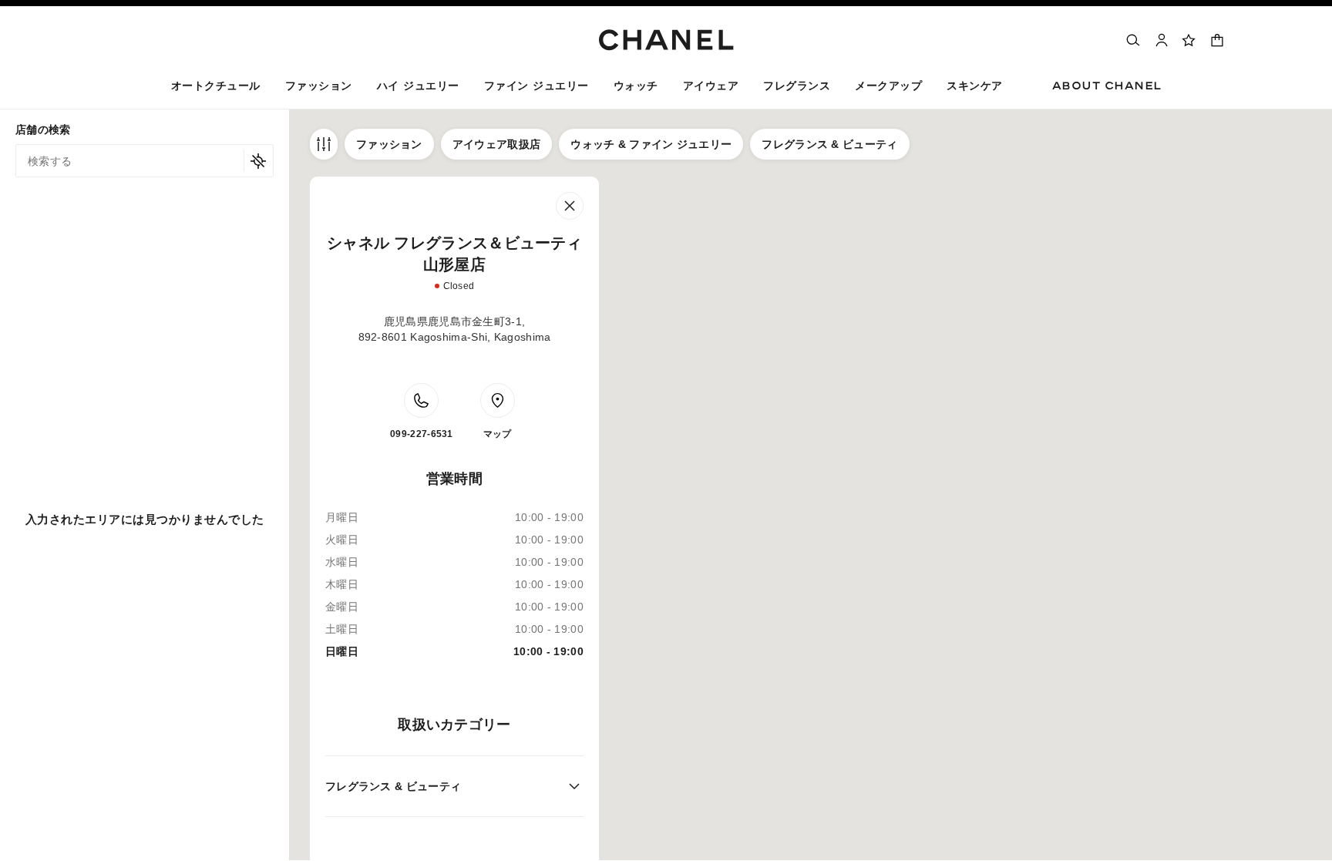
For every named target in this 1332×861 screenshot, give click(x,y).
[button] (318, 88)
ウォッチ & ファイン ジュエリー (651, 144)
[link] (1189, 40)
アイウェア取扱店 (496, 144)
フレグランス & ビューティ (829, 144)
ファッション (389, 144)
